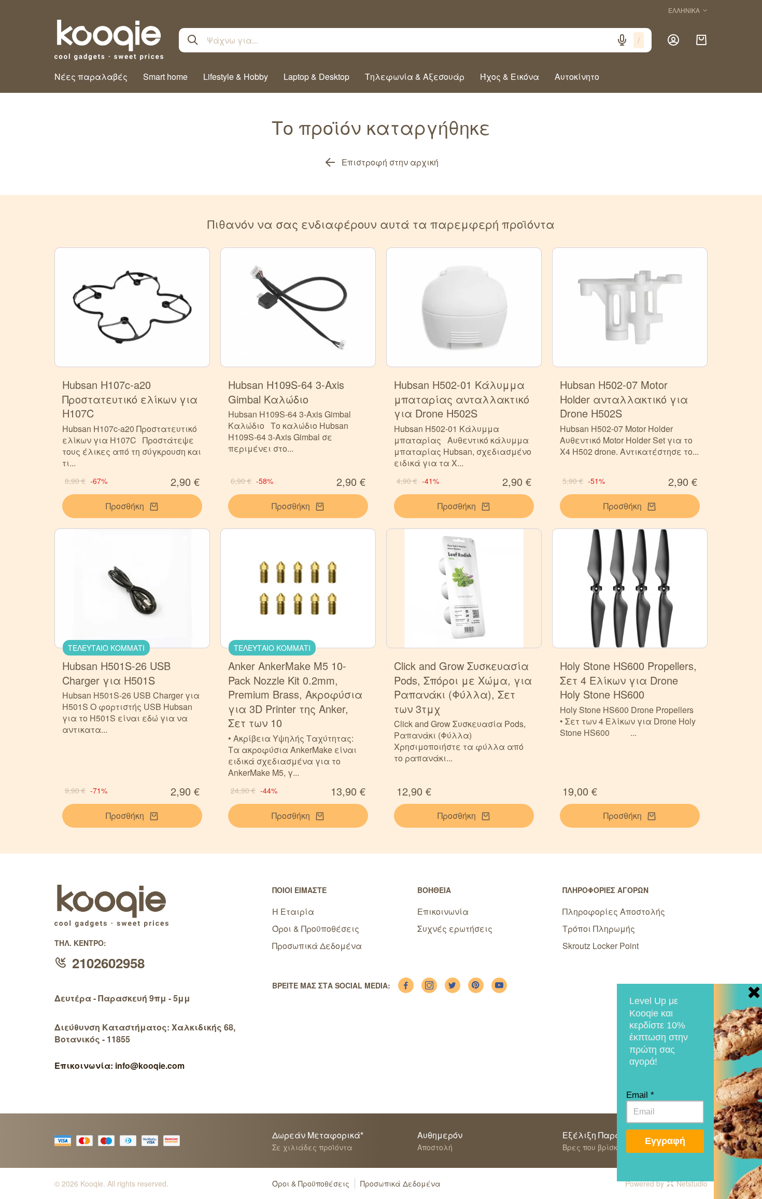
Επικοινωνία (443, 911)
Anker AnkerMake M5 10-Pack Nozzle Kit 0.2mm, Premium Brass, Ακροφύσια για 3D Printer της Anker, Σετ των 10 (295, 694)
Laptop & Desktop (316, 76)
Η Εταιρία (293, 911)
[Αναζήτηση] (193, 40)
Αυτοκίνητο (577, 76)
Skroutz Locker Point (600, 946)
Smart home (165, 76)
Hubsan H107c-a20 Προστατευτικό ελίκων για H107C (129, 399)
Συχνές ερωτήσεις (454, 929)
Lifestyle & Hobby (235, 76)
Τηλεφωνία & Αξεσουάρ (414, 76)
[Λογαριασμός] (673, 40)
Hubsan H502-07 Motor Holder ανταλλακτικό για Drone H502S (624, 399)
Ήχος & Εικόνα (509, 76)
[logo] (108, 40)
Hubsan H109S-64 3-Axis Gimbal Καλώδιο (286, 392)
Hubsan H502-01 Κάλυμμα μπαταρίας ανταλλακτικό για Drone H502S (461, 399)
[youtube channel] (499, 985)
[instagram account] (429, 985)
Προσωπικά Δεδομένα (317, 946)
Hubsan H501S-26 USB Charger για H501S (116, 673)
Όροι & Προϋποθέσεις (315, 929)
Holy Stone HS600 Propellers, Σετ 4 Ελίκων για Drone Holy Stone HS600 (628, 680)
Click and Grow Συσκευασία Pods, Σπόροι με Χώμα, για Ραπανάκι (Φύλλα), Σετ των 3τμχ (463, 687)
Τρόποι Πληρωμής (598, 929)
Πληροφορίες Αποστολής (613, 911)
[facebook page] (406, 985)
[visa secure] (152, 1140)
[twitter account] (452, 985)
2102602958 (108, 962)
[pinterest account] (476, 985)
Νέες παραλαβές (91, 76)
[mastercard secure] (174, 1140)
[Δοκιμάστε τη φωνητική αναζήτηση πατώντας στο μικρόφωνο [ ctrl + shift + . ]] (622, 40)
